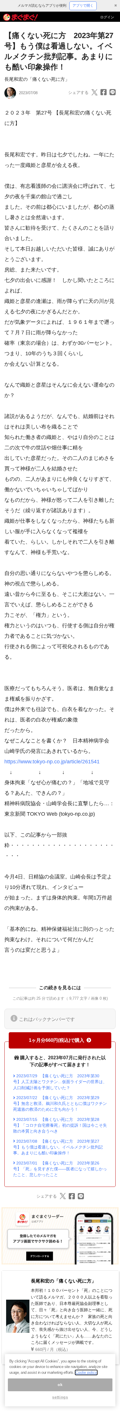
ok (60, 1385)
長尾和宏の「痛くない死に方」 (37, 79)
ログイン (107, 17)
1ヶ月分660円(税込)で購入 (56, 1040)
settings (60, 1397)
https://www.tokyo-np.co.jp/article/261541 (52, 762)
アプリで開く (83, 5)
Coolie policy (86, 1372)
